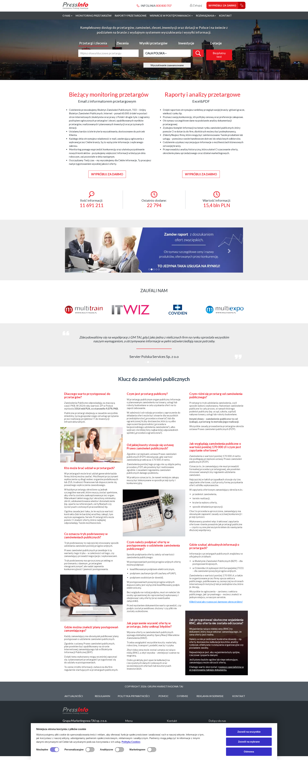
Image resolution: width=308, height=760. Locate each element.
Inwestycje (186, 43)
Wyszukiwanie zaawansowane (167, 65)
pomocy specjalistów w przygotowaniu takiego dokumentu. (216, 668)
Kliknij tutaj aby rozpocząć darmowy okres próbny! (216, 601)
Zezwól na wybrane (249, 741)
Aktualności (73, 695)
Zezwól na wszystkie (249, 731)
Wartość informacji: (217, 203)
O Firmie (182, 695)
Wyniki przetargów (153, 43)
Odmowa (249, 751)
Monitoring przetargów (93, 15)
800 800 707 (163, 5)
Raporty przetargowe (130, 15)
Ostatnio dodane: (154, 203)
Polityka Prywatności (134, 695)
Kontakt (225, 15)
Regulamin (102, 695)
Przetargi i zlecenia (93, 43)
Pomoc (163, 695)
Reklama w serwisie (210, 695)
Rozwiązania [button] (205, 15)
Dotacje (216, 43)
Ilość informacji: (91, 203)
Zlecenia (122, 43)
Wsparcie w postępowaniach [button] (170, 15)
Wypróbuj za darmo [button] (107, 174)
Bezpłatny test (219, 54)
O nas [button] (67, 15)
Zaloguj (197, 5)
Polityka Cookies (131, 741)
